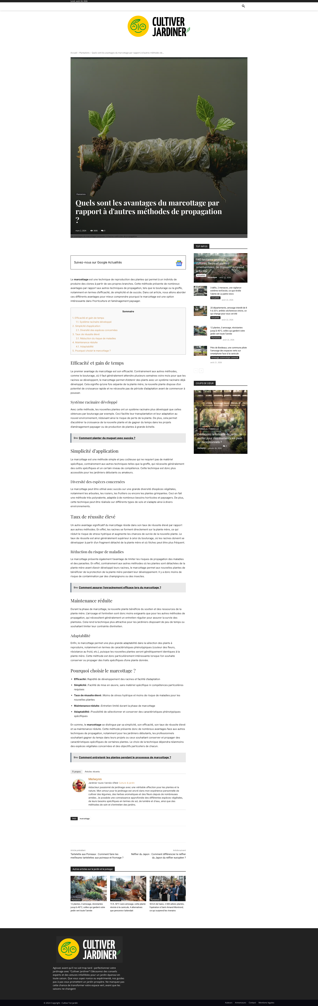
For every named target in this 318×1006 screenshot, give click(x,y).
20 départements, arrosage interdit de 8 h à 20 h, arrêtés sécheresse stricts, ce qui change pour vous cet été (228, 310)
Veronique (212, 277)
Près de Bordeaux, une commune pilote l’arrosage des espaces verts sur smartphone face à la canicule (228, 350)
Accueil (74, 52)
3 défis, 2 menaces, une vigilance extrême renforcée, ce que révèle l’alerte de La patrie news (225, 290)
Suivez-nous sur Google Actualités (98, 262)
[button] (243, 6)
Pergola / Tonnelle (209, 429)
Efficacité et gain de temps (88, 317)
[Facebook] (74, 834)
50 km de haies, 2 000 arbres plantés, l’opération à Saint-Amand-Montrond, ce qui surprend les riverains (167, 907)
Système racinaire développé (93, 321)
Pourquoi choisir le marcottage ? (91, 350)
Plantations (84, 52)
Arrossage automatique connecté (224, 357)
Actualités (201, 275)
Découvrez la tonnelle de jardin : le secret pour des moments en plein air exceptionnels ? (219, 438)
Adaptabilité (84, 346)
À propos (76, 771)
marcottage (85, 818)
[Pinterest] (89, 834)
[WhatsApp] (96, 834)
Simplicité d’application (86, 326)
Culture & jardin (127, 782)
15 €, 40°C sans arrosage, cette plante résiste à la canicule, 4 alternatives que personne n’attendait (128, 907)
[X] (81, 834)
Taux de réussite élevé (86, 334)
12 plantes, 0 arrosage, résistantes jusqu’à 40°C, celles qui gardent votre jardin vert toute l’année (88, 907)
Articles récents (92, 771)
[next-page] (201, 371)
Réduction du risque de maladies (96, 338)
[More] (149, 247)
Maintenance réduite (85, 342)
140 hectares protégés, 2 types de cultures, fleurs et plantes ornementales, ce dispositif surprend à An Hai (220, 265)
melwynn (95, 779)
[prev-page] (196, 371)
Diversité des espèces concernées (96, 330)
